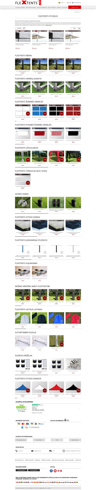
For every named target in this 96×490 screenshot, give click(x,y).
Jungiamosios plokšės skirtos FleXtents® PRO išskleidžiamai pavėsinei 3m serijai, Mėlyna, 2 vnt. (22, 256)
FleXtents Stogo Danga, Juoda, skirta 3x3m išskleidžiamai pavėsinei (39, 233)
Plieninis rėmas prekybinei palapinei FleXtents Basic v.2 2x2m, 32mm (23, 71)
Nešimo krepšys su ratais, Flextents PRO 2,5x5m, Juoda (56, 302)
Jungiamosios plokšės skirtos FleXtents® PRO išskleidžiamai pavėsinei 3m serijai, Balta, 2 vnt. (73, 256)
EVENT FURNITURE (52, 7)
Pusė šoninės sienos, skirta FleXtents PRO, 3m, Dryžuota (56, 141)
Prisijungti (21, 470)
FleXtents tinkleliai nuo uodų (31, 171)
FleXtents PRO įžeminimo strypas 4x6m (73, 94)
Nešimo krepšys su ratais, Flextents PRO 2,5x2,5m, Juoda (39, 302)
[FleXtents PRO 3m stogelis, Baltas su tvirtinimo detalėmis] (73, 36)
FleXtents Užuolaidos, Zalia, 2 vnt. (39, 163)
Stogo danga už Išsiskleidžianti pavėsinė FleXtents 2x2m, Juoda (73, 394)
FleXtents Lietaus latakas (28, 309)
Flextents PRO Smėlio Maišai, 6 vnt (73, 209)
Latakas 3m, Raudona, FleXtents (73, 324)
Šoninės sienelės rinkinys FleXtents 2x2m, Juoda (56, 117)
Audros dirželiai (23, 355)
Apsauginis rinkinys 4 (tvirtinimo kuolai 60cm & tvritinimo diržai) (22, 371)
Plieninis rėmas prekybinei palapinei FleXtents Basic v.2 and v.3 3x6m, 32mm (56, 71)
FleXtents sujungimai (26, 263)
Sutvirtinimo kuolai (25, 332)
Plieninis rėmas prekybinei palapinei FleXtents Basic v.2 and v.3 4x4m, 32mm (73, 71)
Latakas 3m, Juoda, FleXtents (39, 324)
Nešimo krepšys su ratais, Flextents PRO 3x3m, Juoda (73, 302)
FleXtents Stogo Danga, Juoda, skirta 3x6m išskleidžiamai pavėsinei (73, 233)
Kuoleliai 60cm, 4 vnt (23, 347)
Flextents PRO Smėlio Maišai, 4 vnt (39, 209)
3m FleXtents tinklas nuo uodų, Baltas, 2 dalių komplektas (23, 187)
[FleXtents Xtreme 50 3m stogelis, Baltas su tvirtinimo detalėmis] (39, 36)
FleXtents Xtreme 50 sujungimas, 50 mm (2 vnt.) (39, 278)
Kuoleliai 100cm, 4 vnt (39, 347)
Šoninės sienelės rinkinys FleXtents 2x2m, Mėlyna (39, 117)
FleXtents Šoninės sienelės (29, 101)
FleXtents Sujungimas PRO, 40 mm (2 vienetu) (23, 278)
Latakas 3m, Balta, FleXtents (22, 324)
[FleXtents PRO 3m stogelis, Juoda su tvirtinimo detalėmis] (56, 36)
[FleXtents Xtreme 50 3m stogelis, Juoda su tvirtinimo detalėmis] (23, 36)
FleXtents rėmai (23, 55)
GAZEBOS (59, 7)
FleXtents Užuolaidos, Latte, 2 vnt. (23, 163)
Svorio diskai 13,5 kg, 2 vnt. (22, 209)
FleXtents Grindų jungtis (28, 78)
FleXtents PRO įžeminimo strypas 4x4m (56, 94)
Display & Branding (42, 7)
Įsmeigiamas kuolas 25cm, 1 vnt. (56, 347)
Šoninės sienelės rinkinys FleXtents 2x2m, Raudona (73, 118)
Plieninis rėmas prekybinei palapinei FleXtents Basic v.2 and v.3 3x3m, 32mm (40, 71)
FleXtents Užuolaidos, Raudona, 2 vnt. (56, 163)
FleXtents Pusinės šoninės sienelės (33, 124)
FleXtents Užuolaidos (26, 147)
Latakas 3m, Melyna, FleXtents (56, 324)
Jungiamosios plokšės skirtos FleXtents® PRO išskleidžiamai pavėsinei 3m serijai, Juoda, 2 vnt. (56, 256)
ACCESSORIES (65, 7)
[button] (80, 64)
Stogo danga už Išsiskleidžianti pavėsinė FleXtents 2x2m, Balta (39, 394)
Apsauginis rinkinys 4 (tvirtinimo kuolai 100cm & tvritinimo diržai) (39, 371)
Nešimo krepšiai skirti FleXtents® (32, 286)
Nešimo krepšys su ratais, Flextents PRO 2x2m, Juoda (23, 302)
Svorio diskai (21, 194)
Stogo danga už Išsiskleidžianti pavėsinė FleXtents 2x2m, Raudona (56, 394)
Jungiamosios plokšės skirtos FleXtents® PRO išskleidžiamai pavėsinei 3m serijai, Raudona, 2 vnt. (39, 256)
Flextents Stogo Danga (27, 217)
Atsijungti (34, 470)
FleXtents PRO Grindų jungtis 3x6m (39, 94)
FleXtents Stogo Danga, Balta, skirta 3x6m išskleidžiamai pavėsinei (56, 233)
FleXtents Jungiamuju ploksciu (31, 240)
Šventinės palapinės (31, 7)
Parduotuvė (74, 7)
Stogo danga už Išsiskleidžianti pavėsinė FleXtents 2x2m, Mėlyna (22, 394)
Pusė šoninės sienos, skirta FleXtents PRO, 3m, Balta (23, 141)
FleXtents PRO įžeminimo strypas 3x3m (23, 94)
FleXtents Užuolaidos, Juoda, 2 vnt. (73, 163)
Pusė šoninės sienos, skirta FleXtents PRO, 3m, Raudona (39, 141)
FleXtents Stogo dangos (28, 378)
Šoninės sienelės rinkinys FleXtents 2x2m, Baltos (22, 117)
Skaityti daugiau (49, 25)
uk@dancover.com (42, 488)
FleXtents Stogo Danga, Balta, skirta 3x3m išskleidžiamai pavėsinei (22, 233)
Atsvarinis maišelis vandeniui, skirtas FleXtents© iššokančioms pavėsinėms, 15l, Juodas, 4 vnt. (56, 210)
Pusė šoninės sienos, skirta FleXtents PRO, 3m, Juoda (73, 141)
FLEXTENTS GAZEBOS (20, 7)
